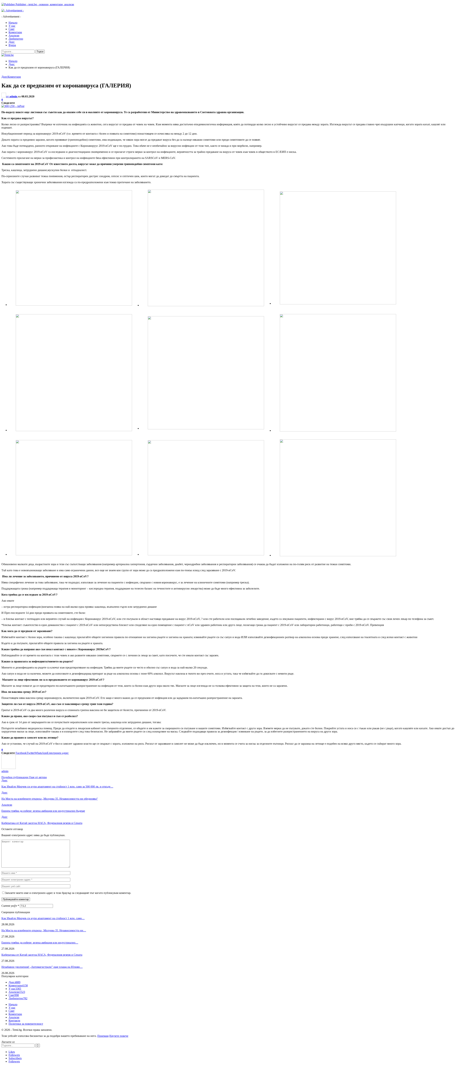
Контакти (14, 1020)
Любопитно (16, 38)
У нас (12, 25)
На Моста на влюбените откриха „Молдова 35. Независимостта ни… (43, 930)
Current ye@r (10, 905)
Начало (13, 22)
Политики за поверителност (26, 1023)
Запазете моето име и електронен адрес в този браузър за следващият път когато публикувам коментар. (68, 892)
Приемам (103, 1035)
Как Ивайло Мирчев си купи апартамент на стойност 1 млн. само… (43, 918)
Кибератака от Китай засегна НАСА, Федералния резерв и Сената (41, 954)
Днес (12, 41)
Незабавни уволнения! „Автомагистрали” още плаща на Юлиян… (42, 966)
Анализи (14, 35)
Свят (11, 29)
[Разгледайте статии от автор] (8, 767)
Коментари (15, 32)
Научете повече (118, 1035)
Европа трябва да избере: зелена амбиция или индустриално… (39, 942)
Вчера (12, 45)
